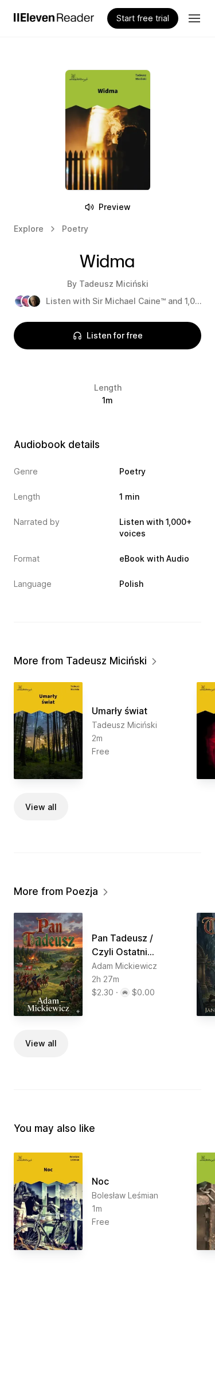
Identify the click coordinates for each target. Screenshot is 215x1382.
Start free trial (142, 18)
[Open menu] (194, 18)
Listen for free (115, 335)
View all (41, 807)
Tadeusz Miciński (113, 284)
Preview (115, 207)
